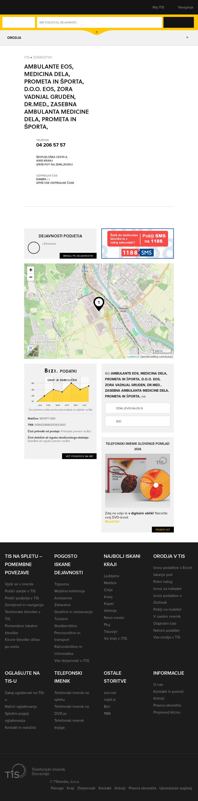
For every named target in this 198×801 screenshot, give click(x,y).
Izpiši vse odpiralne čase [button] (55, 183)
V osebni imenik (167, 616)
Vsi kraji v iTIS (115, 638)
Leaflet (131, 357)
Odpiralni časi (164, 623)
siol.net (110, 692)
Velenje (110, 610)
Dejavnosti (86, 788)
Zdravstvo (42, 57)
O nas (158, 684)
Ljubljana (111, 575)
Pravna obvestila (167, 705)
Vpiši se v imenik (19, 584)
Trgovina (61, 584)
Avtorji (158, 698)
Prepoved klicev (166, 712)
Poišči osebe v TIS (20, 591)
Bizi (118, 421)
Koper (109, 603)
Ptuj (107, 624)
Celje (108, 589)
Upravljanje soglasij (175, 788)
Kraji (70, 788)
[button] (13, 7)
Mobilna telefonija (69, 591)
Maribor (110, 582)
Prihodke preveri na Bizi (76, 431)
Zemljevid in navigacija (24, 604)
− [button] (30, 277)
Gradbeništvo (65, 625)
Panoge (57, 788)
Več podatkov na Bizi (79, 456)
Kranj (108, 596)
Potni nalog (162, 581)
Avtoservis (63, 598)
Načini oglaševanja (21, 706)
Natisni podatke (166, 630)
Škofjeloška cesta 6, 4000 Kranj (52, 159)
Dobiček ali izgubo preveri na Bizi (49, 441)
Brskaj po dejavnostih (78, 255)
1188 (107, 713)
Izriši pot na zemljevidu (54, 164)
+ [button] (30, 270)
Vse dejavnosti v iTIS (71, 660)
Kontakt (105, 788)
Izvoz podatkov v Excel (172, 567)
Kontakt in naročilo (20, 727)
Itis (26, 57)
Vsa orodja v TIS (166, 637)
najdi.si (110, 699)
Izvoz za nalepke (167, 588)
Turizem (61, 618)
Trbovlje (110, 631)
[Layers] (32, 350)
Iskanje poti (163, 574)
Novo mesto (114, 617)
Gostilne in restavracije (73, 611)
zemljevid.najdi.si (129, 408)
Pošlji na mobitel (167, 609)
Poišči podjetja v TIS (22, 598)
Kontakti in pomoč (168, 691)
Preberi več (163, 529)
